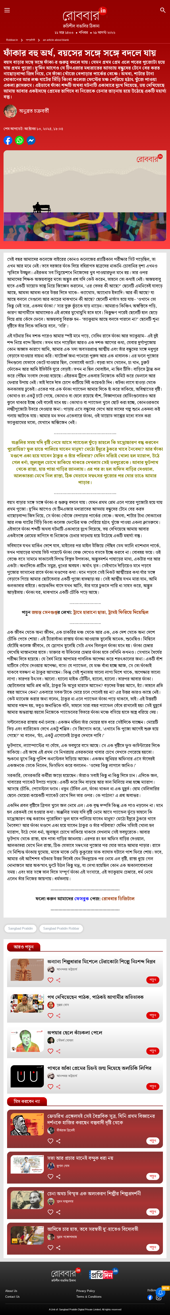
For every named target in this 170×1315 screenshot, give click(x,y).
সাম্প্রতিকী (30, 40)
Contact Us (12, 1296)
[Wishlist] (50, 980)
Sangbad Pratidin (20, 928)
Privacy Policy (85, 1291)
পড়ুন (153, 980)
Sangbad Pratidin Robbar (61, 928)
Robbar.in (12, 40)
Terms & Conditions (89, 1296)
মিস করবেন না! (27, 1101)
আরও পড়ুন (24, 947)
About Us (11, 1291)
